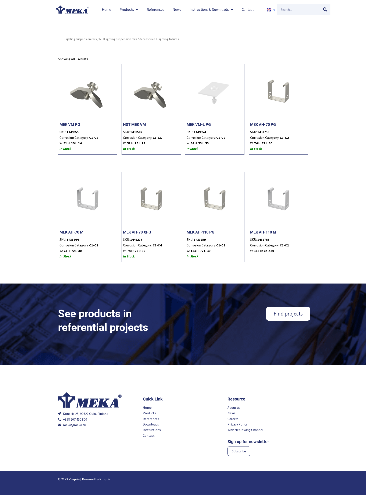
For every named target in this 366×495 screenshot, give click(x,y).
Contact (248, 9)
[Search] (325, 9)
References (155, 9)
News (177, 9)
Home (106, 9)
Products (127, 9)
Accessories (147, 39)
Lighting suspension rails (80, 39)
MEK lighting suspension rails (118, 39)
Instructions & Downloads (209, 9)
